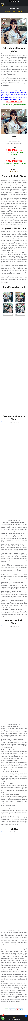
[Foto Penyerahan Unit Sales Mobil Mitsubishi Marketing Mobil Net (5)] (8, 363)
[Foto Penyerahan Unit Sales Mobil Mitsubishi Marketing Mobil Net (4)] (20, 308)
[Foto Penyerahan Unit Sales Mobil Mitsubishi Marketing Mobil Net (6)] (20, 363)
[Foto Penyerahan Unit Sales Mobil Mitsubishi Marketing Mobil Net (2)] (20, 297)
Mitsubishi (4, 19)
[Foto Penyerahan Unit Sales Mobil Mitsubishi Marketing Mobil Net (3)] (8, 308)
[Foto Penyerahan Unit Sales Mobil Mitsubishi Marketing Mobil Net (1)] (8, 297)
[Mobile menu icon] (26, 4)
